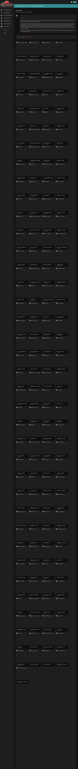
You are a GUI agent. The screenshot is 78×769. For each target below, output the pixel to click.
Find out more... (39, 6)
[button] (71, 2)
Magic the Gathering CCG (21, 12)
